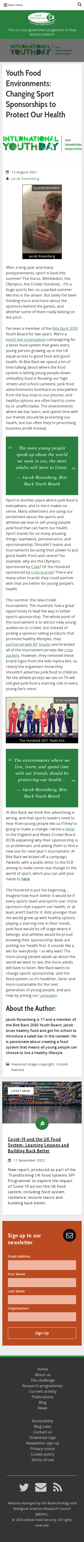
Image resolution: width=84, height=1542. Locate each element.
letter (70, 829)
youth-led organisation (26, 339)
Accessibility (42, 1420)
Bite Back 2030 (65, 328)
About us (43, 1374)
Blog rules (42, 1426)
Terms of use (42, 1459)
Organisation (18, 1308)
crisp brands (42, 572)
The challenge (43, 1380)
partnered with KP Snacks (28, 644)
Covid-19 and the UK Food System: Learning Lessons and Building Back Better (38, 1144)
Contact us (42, 1432)
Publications (42, 1396)
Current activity (42, 1391)
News (42, 1407)
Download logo (42, 1437)
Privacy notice (42, 1448)
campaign (48, 995)
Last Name (16, 1291)
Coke (35, 566)
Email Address (19, 1256)
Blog (42, 1402)
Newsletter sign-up (42, 1443)
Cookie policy (42, 1454)
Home (42, 1369)
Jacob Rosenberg (25, 178)
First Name (16, 1274)
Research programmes (42, 1385)
